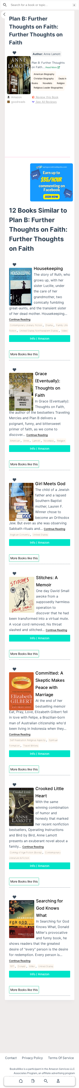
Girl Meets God (50, 483)
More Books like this (24, 354)
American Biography (44, 74)
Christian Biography (44, 78)
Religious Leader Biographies (48, 87)
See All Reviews (46, 101)
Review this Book (46, 97)
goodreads (17, 101)
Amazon (16, 97)
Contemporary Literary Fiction (26, 325)
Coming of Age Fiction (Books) (26, 852)
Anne (26, 440)
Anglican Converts (19, 534)
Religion (61, 83)
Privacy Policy (32, 1058)
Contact (11, 1058)
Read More (51, 67)
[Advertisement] (51, 129)
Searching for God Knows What (49, 908)
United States (40, 534)
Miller (32, 966)
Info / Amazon (39, 338)
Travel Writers (30, 745)
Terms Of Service (61, 1058)
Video (65, 330)
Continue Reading (19, 319)
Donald (21, 966)
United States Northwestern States (39, 330)
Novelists (48, 83)
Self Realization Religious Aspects (28, 740)
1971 (12, 966)
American (15, 440)
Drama (49, 325)
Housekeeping (48, 268)
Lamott (36, 440)
